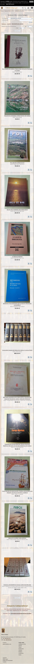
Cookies (4, 661)
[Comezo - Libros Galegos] (2, 8)
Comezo (2, 11)
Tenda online (21, 642)
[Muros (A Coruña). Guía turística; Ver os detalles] (17, 537)
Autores (20, 645)
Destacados (21, 648)
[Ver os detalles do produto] (31, 76)
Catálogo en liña (7, 11)
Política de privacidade (8, 660)
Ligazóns (5, 657)
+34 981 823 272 (7, 638)
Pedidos (20, 651)
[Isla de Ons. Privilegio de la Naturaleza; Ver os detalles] (17, 208)
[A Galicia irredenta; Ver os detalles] (17, 255)
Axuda (20, 654)
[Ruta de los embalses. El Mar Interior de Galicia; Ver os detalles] (17, 114)
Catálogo (4, 23)
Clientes (20, 650)
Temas (20, 647)
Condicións (21, 653)
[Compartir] (23, 8)
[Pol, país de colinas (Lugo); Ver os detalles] (17, 161)
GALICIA (12, 11)
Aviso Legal (5, 659)
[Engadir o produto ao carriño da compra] (29, 76)
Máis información (10, 4)
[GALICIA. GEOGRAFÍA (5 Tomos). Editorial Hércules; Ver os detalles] (17, 576)
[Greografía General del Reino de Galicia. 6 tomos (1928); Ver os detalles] (17, 342)
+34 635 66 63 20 (7, 639)
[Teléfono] (25, 8)
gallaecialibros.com (7, 644)
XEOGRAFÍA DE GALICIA (19, 11)
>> (19, 30)
